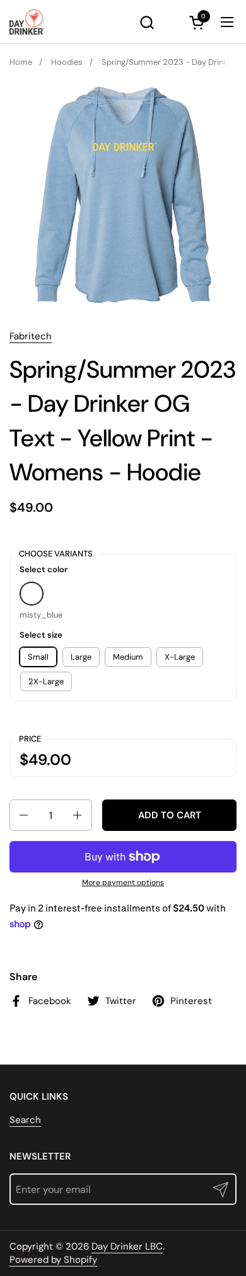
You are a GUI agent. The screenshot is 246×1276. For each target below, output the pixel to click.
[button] (147, 22)
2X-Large (46, 681)
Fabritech (30, 336)
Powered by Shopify (53, 1259)
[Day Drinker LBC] (26, 22)
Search (25, 1120)
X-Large (180, 657)
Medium (128, 657)
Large (81, 657)
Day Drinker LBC (127, 1246)
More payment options (123, 883)
